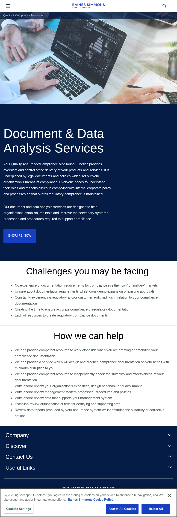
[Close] (170, 496)
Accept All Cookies (122, 509)
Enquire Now (19, 235)
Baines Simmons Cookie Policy (90, 499)
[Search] (164, 6)
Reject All (156, 509)
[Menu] (8, 6)
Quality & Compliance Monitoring (23, 15)
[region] (88, 502)
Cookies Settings (18, 509)
